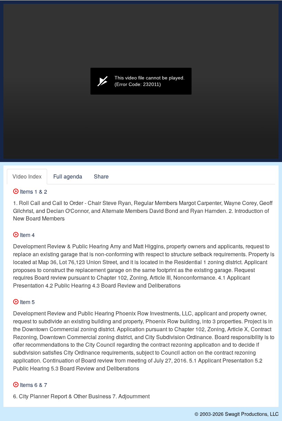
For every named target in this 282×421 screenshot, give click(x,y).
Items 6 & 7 (33, 385)
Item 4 (27, 235)
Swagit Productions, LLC (252, 413)
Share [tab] (101, 176)
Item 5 (27, 302)
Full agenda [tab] (67, 176)
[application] (141, 81)
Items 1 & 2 (33, 191)
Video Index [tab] (27, 176)
